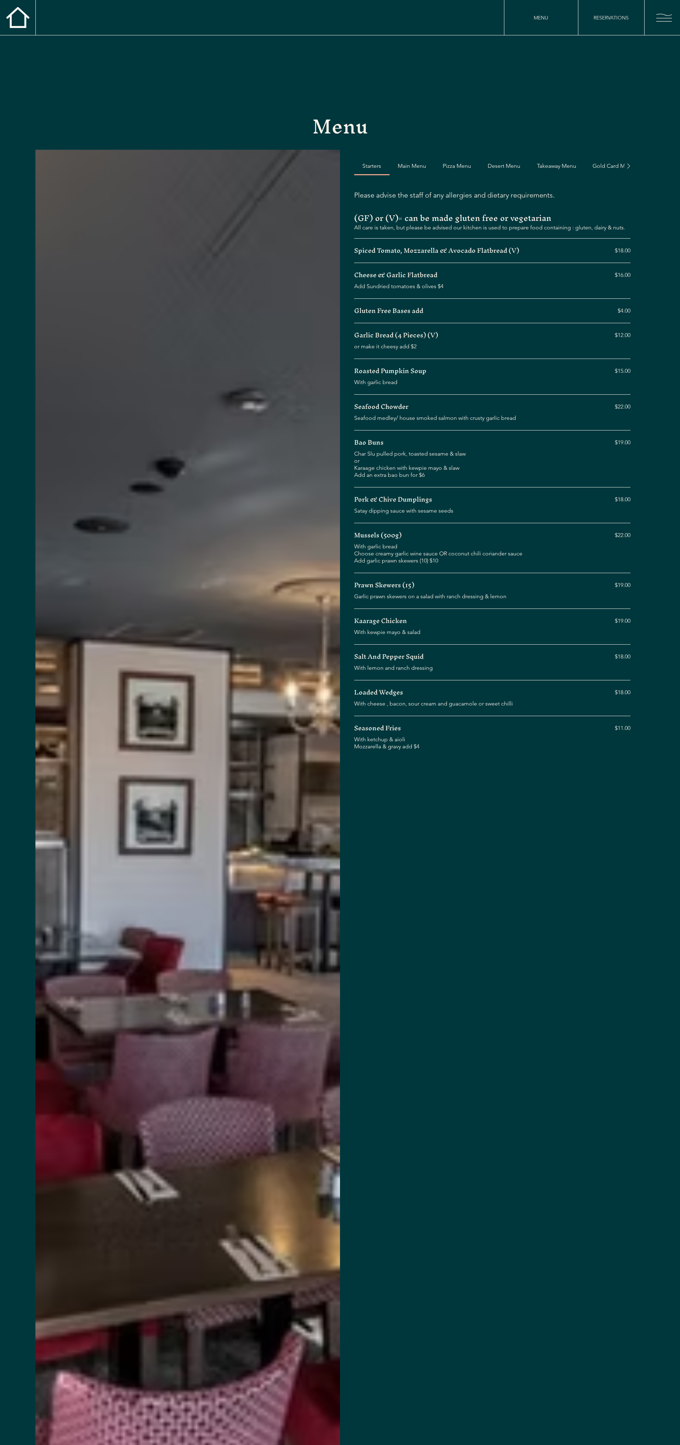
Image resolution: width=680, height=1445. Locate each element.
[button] (664, 18)
